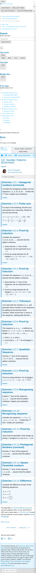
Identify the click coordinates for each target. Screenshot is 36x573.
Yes (5, 538)
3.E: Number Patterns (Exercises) (21, 508)
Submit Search (5, 42)
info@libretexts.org (8, 565)
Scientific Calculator (10, 106)
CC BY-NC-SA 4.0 (24, 512)
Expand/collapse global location (34, 155)
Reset (3, 55)
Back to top (4, 522)
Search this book (5, 35)
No (11, 538)
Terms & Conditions (16, 561)
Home (10, 155)
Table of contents (9, 177)
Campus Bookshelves (24, 155)
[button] (7, 120)
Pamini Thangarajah (14, 170)
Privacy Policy (5, 561)
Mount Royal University (15, 172)
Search (4, 570)
